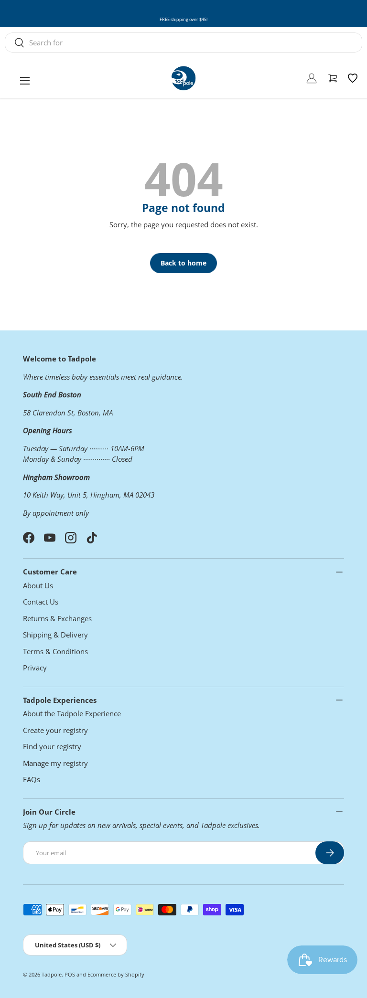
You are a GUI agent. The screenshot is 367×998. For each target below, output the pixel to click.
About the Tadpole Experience (72, 713)
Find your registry (52, 746)
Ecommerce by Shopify (115, 974)
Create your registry (55, 730)
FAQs (31, 779)
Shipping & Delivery (55, 634)
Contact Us (40, 601)
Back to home (183, 262)
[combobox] (183, 42)
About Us (38, 585)
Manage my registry (55, 763)
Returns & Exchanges (57, 618)
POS (70, 974)
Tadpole (52, 974)
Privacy (35, 667)
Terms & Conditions (55, 651)
